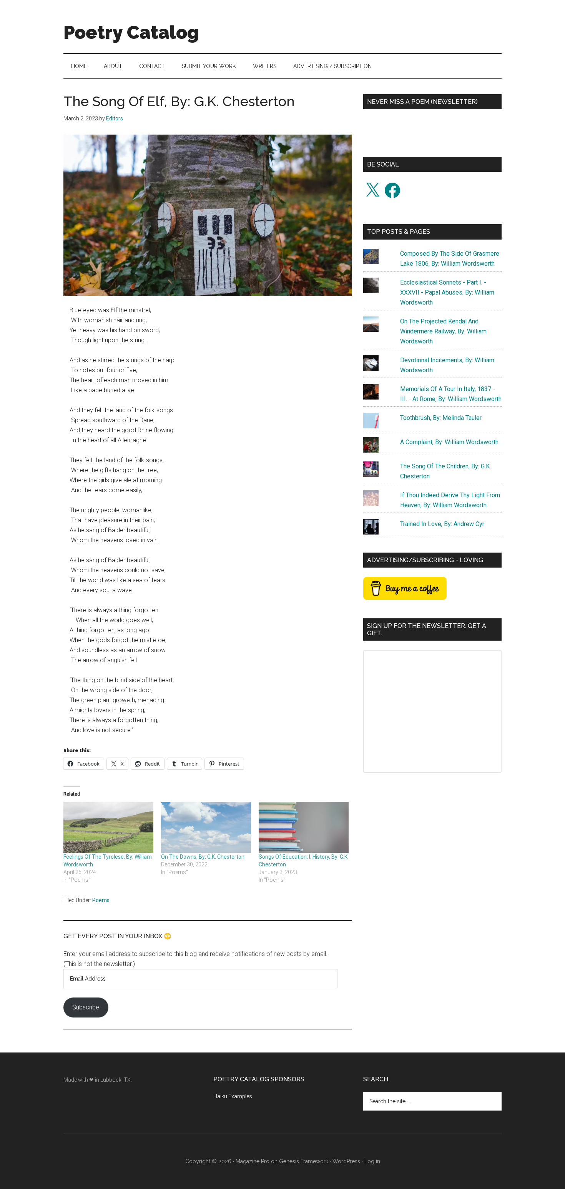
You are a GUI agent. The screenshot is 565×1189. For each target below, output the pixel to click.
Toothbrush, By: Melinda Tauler (441, 417)
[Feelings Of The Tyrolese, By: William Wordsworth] (108, 827)
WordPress (346, 1161)
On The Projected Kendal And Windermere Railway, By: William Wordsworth (443, 331)
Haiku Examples (232, 1096)
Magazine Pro (252, 1161)
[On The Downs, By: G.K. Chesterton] (206, 827)
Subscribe (85, 1007)
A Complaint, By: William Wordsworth (449, 442)
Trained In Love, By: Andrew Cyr (442, 524)
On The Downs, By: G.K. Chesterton (202, 857)
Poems (101, 900)
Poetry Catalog (131, 32)
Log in (372, 1161)
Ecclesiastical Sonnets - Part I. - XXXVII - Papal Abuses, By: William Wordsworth (447, 292)
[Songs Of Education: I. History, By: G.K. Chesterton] (304, 827)
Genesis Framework (303, 1161)
